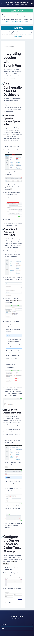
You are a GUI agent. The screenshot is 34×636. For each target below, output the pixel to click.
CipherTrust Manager (8, 46)
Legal (3, 629)
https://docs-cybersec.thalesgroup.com (16, 21)
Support (3, 624)
